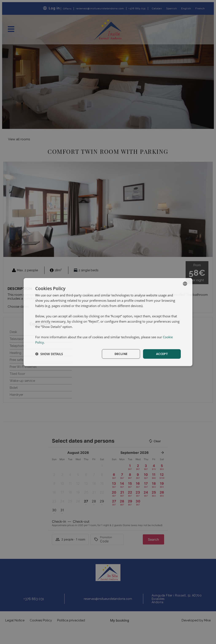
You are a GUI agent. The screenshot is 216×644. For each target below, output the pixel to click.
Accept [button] (162, 354)
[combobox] (185, 284)
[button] (49, 354)
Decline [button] (121, 354)
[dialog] (108, 322)
